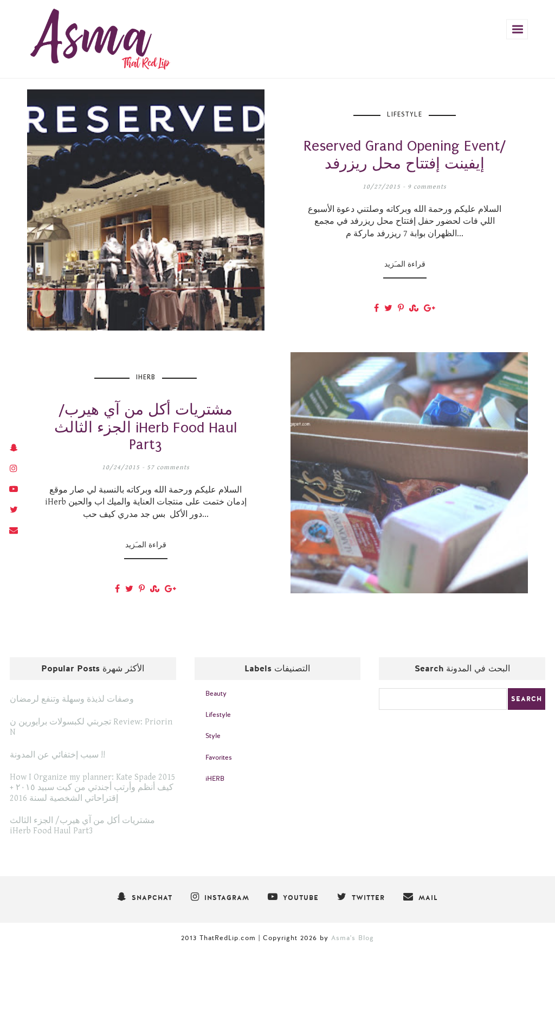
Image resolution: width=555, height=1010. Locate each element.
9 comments (427, 186)
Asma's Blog (352, 938)
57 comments (168, 467)
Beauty (216, 693)
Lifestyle (404, 114)
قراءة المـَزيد (404, 264)
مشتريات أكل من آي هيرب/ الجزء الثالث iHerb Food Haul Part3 (82, 825)
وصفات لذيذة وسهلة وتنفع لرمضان (72, 699)
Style (213, 735)
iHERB (146, 377)
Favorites (218, 757)
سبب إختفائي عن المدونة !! (57, 755)
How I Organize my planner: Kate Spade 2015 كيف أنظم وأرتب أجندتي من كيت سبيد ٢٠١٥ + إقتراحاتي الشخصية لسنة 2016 (93, 787)
